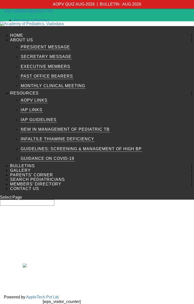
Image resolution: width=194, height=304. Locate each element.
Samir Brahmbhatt (33, 247)
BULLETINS (22, 166)
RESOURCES (24, 93)
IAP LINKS (31, 110)
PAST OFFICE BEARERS (47, 76)
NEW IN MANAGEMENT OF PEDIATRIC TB (65, 129)
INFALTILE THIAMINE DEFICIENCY (57, 139)
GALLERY (20, 170)
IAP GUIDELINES (39, 120)
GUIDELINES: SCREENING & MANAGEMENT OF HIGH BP (81, 149)
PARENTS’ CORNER (31, 175)
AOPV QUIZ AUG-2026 (74, 4)
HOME (16, 35)
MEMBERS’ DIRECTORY (35, 184)
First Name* (72, 216)
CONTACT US (24, 188)
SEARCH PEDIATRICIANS (37, 179)
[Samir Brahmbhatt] (33, 224)
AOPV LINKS (34, 100)
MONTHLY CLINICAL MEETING (53, 86)
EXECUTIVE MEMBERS (45, 66)
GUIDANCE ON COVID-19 (47, 158)
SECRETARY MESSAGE (46, 56)
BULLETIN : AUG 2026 (120, 4)
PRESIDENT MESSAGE (45, 47)
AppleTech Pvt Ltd (42, 297)
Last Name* (143, 216)
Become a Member (32, 20)
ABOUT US (21, 40)
